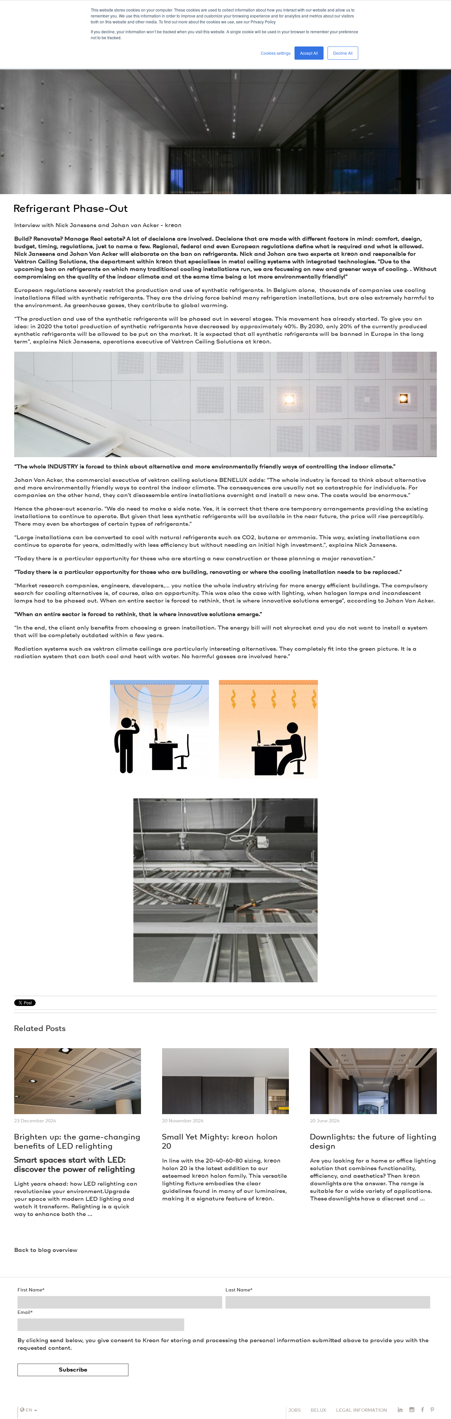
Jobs (294, 1410)
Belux (318, 1410)
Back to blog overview (45, 1250)
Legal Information (361, 1410)
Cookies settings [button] (276, 53)
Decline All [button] (343, 53)
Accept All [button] (309, 53)
